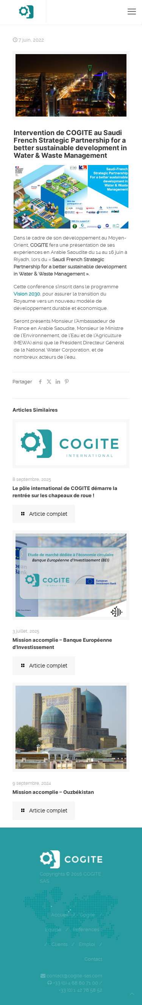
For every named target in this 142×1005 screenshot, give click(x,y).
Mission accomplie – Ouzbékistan (53, 792)
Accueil (60, 915)
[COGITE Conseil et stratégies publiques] (26, 11)
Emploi (87, 944)
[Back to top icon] (132, 993)
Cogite (87, 915)
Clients (59, 944)
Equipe (53, 929)
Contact (93, 959)
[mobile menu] (131, 11)
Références (86, 929)
